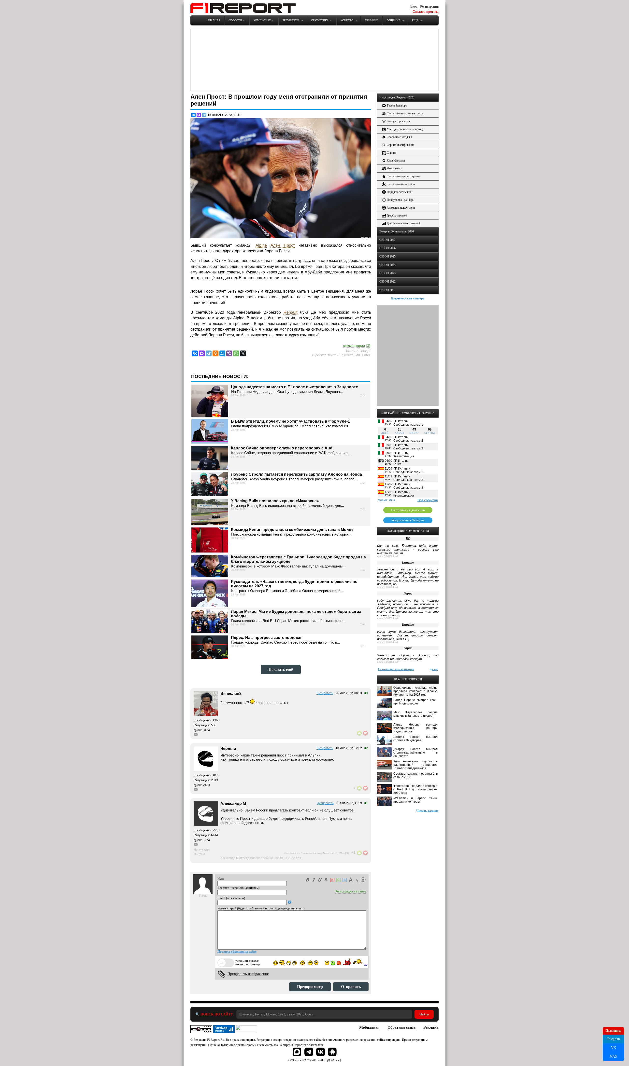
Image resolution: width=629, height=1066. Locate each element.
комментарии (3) (356, 346)
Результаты (291, 20)
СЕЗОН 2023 (387, 273)
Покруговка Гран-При (400, 200)
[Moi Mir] (222, 353)
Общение (393, 20)
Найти (424, 1014)
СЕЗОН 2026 (387, 248)
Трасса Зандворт (397, 105)
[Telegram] (204, 115)
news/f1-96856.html (387, 662)
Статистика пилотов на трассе (405, 113)
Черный (228, 748)
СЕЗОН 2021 (387, 290)
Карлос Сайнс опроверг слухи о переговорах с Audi (282, 448)
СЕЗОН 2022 (387, 281)
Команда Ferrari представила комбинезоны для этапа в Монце (292, 529)
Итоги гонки (394, 168)
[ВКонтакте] (193, 115)
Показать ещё (281, 669)
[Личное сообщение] (196, 734)
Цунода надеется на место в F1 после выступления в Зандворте (294, 387)
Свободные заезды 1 (399, 137)
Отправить (351, 987)
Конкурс (347, 20)
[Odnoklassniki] (215, 353)
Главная (214, 20)
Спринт (391, 152)
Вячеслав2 (231, 693)
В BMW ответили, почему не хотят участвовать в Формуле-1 (290, 421)
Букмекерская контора (408, 298)
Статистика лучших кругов (403, 176)
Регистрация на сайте (350, 891)
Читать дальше (427, 810)
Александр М (233, 803)
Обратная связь (401, 1027)
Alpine (261, 245)
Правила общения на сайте (237, 951)
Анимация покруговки (401, 207)
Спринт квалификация (400, 145)
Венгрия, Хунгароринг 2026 (396, 231)
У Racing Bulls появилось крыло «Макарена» (275, 501)
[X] (243, 353)
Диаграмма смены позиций (403, 223)
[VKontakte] (195, 353)
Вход (413, 6)
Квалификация (396, 160)
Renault (290, 312)
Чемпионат (262, 20)
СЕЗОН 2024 (387, 265)
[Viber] (229, 353)
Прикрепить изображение (248, 974)
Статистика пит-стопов (401, 184)
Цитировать (324, 693)
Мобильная (369, 1027)
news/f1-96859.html (387, 556)
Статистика (320, 20)
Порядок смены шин (399, 192)
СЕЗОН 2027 (387, 240)
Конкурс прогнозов (399, 121)
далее (434, 669)
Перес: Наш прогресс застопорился (266, 637)
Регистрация (429, 6)
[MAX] (199, 115)
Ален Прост (283, 245)
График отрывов (397, 215)
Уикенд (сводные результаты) (405, 129)
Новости (235, 20)
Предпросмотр (310, 987)
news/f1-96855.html (387, 642)
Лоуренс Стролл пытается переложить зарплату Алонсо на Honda (296, 474)
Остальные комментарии (396, 669)
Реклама (431, 1027)
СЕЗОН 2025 (387, 256)
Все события (427, 500)
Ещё (415, 20)
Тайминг (371, 20)
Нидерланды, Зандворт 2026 (396, 97)
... (365, 964)
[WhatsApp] (236, 353)
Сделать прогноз (426, 11)
